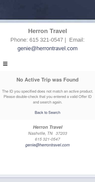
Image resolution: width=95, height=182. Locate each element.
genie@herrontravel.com (47, 48)
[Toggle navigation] (5, 65)
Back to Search (47, 112)
